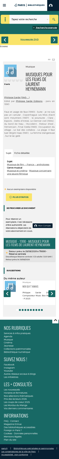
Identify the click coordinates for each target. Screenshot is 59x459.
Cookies (8, 433)
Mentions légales (13, 436)
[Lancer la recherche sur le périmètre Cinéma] (53, 19)
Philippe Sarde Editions (29, 101)
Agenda (8, 336)
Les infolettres (11, 377)
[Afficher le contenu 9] (39, 310)
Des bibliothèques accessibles (19, 427)
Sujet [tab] (8, 153)
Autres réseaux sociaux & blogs (20, 374)
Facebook (9, 364)
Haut (55, 320)
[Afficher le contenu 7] (34, 310)
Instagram (9, 367)
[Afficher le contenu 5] (28, 310)
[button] (53, 5)
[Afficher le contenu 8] (36, 310)
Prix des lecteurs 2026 (15, 399)
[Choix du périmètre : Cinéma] (5, 19)
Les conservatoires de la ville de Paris (18, 451)
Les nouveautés (12, 389)
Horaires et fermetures (15, 393)
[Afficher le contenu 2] (20, 310)
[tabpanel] (29, 168)
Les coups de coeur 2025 (17, 402)
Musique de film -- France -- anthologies (28, 164)
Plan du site (10, 439)
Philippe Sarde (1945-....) (17, 97)
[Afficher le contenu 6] (31, 310)
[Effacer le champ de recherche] (47, 19)
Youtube (8, 370)
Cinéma (8, 342)
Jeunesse (8, 345)
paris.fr (4, 448)
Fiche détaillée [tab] (22, 153)
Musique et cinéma (17, 170)
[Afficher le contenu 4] (25, 310)
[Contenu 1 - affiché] (17, 310)
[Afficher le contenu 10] (42, 310)
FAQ (6, 421)
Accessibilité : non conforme (14, 454)
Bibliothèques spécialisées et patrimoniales (34, 448)
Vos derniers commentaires (18, 408)
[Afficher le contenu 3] (23, 310)
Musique (8, 339)
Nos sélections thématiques (18, 396)
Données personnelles (26, 433)
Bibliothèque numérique (17, 352)
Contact (14, 421)
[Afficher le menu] (4, 5)
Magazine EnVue (13, 424)
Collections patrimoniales (17, 349)
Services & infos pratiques (17, 333)
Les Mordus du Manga (15, 405)
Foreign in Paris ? (13, 430)
